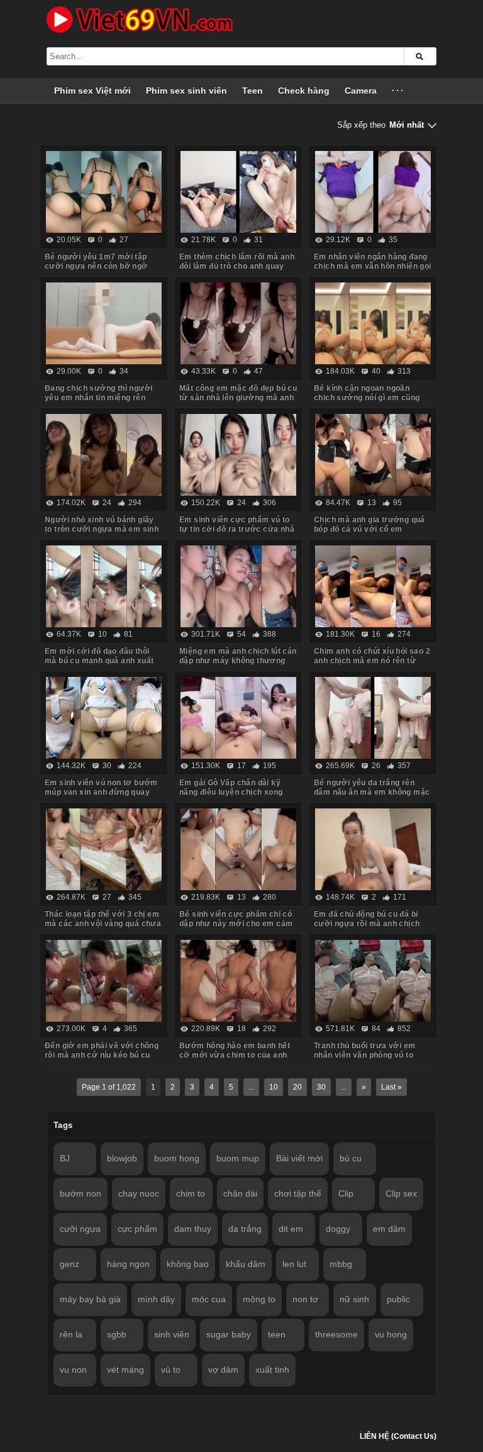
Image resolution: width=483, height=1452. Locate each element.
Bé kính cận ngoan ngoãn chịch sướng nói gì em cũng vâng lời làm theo (366, 397)
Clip (345, 1193)
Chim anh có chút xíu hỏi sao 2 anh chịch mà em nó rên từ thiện (372, 660)
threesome (336, 1334)
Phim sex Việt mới (92, 91)
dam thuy (192, 1229)
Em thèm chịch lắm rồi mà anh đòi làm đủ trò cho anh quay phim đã (236, 266)
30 (321, 1087)
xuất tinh (272, 1370)
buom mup (237, 1158)
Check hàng (304, 91)
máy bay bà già (90, 1299)
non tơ (305, 1299)
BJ (65, 1158)
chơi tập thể (297, 1193)
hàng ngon (128, 1264)
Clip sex (401, 1193)
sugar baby (228, 1334)
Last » (391, 1087)
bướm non (80, 1193)
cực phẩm (137, 1229)
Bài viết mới (299, 1158)
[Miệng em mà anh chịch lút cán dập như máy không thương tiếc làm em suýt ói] (238, 586)
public (398, 1299)
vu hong (391, 1334)
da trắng (245, 1229)
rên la (71, 1334)
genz (69, 1264)
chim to (190, 1193)
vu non (73, 1370)
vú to (170, 1370)
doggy (338, 1229)
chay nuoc (138, 1193)
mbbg (341, 1264)
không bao (188, 1264)
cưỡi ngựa (80, 1229)
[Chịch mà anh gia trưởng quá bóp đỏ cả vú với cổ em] (373, 455)
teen (277, 1334)
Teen (252, 91)
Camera (361, 91)
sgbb (116, 1334)
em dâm (389, 1229)
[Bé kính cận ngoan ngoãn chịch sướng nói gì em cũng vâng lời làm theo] (373, 323)
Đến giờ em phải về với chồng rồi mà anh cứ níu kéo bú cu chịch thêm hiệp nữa (101, 1055)
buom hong (176, 1158)
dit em (291, 1229)
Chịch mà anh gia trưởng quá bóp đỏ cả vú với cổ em (369, 524)
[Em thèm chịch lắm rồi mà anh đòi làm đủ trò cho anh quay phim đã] (238, 192)
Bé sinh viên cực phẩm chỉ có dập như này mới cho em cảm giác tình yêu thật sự (235, 923)
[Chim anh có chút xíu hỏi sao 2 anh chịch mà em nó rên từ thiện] (373, 586)
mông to (259, 1299)
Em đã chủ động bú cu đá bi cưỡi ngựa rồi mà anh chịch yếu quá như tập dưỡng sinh (367, 923)
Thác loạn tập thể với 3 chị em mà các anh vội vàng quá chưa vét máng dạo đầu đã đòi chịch (103, 923)
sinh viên (171, 1334)
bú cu (351, 1158)
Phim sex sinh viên (186, 91)
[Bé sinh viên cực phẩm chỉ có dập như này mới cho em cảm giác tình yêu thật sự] (238, 849)
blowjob (122, 1158)
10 (273, 1087)
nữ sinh (354, 1299)
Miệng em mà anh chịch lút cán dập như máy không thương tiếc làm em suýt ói (238, 660)
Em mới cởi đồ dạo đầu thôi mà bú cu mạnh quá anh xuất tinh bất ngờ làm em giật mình (101, 660)
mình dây (156, 1299)
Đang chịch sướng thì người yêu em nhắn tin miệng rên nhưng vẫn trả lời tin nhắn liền (101, 397)
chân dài (240, 1193)
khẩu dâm (245, 1264)
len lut (294, 1264)
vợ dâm (223, 1370)
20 (297, 1087)
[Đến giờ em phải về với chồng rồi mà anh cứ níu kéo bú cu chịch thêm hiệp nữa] (104, 981)
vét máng (125, 1370)
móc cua (209, 1299)
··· (398, 91)
